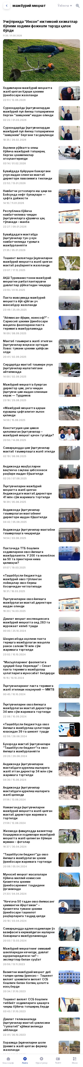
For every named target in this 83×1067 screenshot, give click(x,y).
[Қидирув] (77, 6)
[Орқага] (6, 5)
